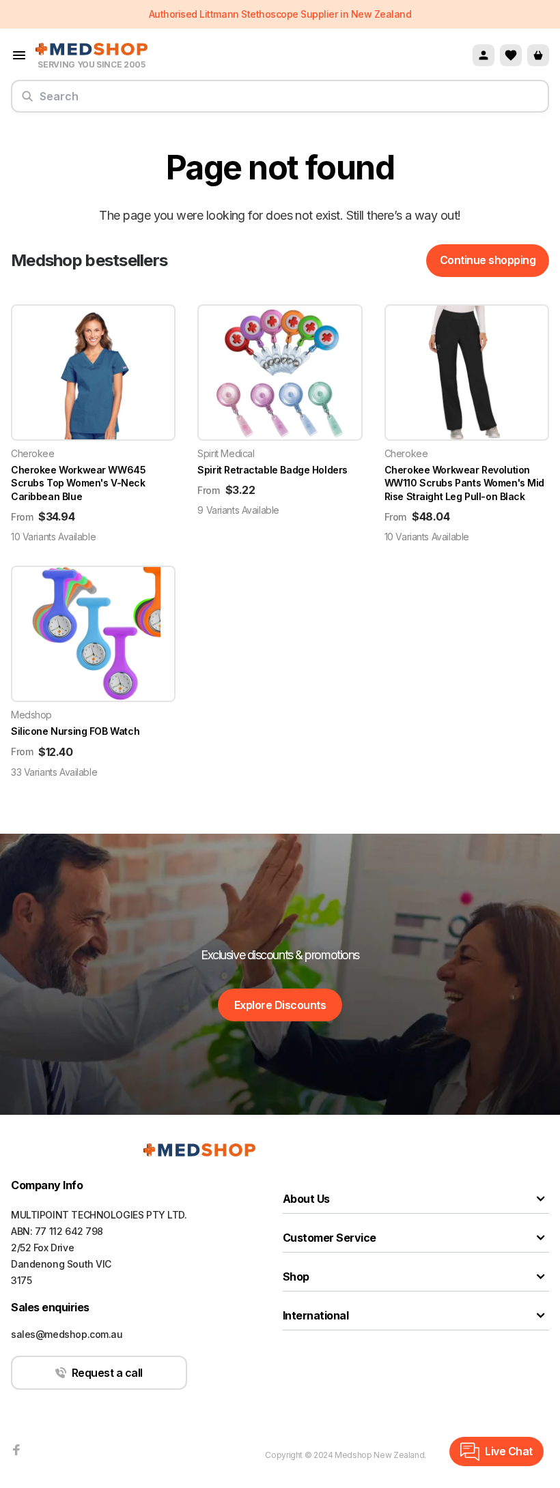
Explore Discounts (280, 1005)
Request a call (107, 1373)
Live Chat (509, 1451)
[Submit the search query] (27, 101)
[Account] (483, 55)
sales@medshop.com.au (67, 1334)
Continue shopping (488, 260)
